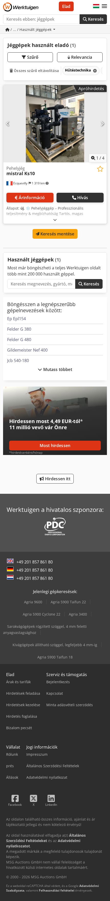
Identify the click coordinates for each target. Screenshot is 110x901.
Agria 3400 (78, 614)
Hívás (82, 197)
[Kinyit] (55, 220)
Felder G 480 (19, 339)
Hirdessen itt (57, 479)
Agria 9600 (33, 601)
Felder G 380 (19, 329)
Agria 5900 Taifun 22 (68, 601)
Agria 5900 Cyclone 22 (41, 614)
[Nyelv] (96, 6)
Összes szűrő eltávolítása (36, 70)
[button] (104, 6)
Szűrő (32, 57)
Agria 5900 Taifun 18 (55, 657)
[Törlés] (94, 71)
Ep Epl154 (16, 318)
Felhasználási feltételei (56, 890)
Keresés (95, 19)
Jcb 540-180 (18, 360)
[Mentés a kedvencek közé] (100, 168)
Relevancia (81, 57)
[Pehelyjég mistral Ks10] (55, 123)
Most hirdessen (55, 445)
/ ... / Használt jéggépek (30, 29)
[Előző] (8, 123)
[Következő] (102, 123)
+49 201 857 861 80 (34, 562)
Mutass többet (57, 369)
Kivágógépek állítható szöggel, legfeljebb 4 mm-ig (55, 644)
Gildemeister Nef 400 (27, 350)
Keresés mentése (56, 234)
